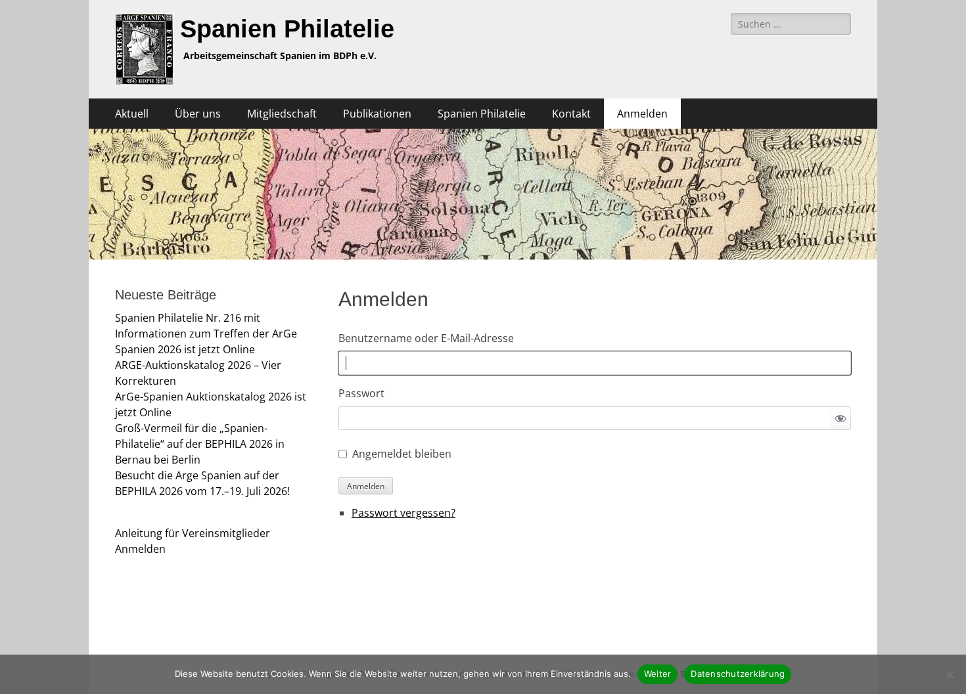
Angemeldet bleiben (401, 453)
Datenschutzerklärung (738, 673)
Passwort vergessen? (403, 513)
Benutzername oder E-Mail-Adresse (426, 338)
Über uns (198, 113)
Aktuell (132, 113)
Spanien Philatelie (287, 29)
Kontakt (571, 113)
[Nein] (949, 674)
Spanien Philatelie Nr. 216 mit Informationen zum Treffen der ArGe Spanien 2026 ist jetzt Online (206, 334)
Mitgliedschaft (282, 113)
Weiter (658, 673)
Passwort (361, 393)
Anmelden (642, 113)
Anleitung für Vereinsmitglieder (192, 533)
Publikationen (377, 113)
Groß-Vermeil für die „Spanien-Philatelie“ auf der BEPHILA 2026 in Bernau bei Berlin (200, 444)
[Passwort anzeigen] (840, 418)
